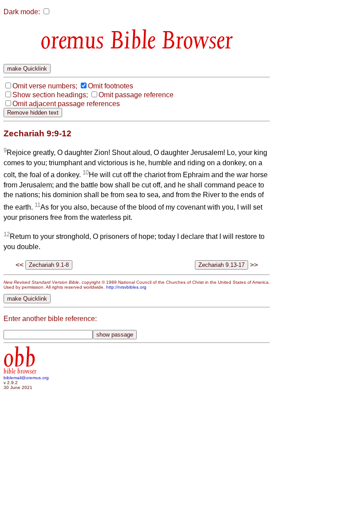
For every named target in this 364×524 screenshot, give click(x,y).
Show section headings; (50, 95)
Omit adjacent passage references (66, 103)
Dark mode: (22, 12)
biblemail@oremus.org (26, 377)
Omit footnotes (110, 86)
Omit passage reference (136, 95)
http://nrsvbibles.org (126, 287)
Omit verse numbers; (44, 86)
